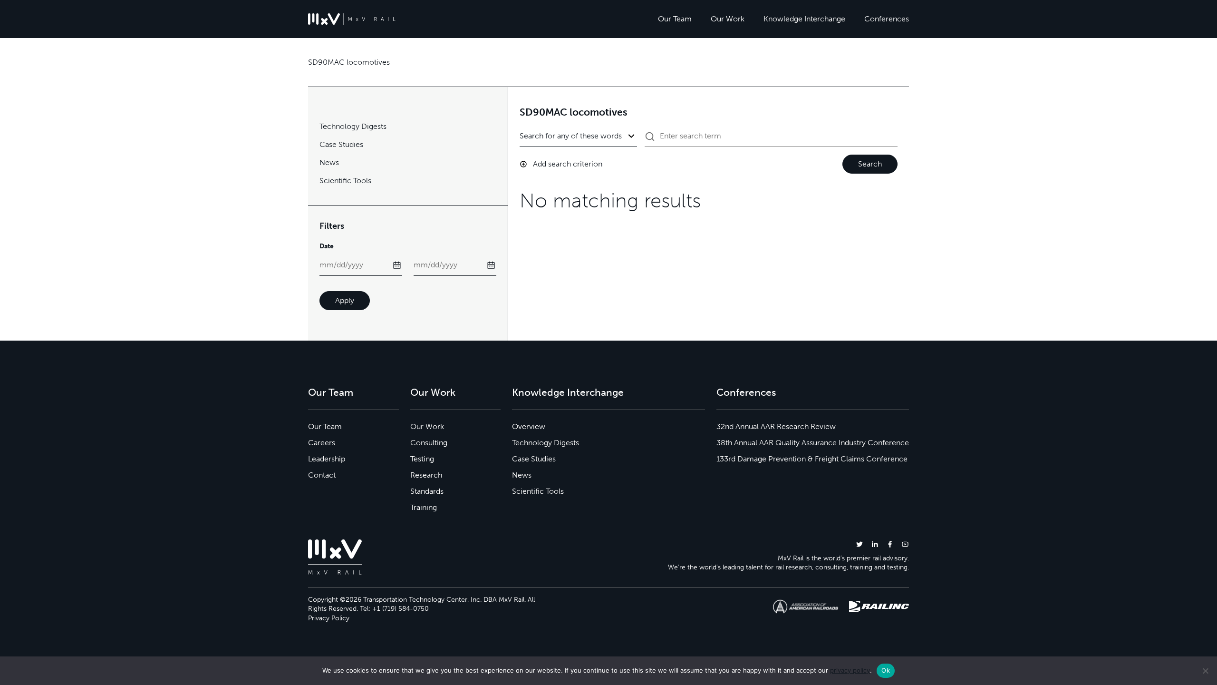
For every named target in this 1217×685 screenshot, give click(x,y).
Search (870, 163)
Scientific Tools (345, 180)
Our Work (727, 18)
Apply (344, 300)
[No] (1205, 670)
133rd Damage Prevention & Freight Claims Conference (812, 458)
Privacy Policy (328, 618)
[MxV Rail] (352, 19)
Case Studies (341, 144)
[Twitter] (859, 544)
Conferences (886, 18)
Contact (322, 475)
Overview (528, 426)
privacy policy (850, 670)
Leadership (326, 458)
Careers (321, 442)
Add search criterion (567, 163)
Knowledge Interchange (804, 18)
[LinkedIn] (875, 544)
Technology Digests (352, 126)
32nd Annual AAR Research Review (776, 426)
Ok (885, 670)
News (329, 162)
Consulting (428, 442)
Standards (427, 491)
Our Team (675, 18)
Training (423, 507)
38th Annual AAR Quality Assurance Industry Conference (812, 442)
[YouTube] (905, 544)
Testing (422, 458)
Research (426, 475)
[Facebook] (890, 544)
